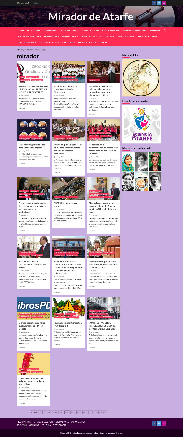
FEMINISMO (155, 30)
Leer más (22, 108)
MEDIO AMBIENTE (25, 194)
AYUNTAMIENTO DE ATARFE (56, 30)
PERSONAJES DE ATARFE (135, 30)
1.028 (79, 412)
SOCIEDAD (22, 425)
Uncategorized (94, 80)
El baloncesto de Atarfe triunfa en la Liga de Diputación (65, 89)
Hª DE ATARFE (33, 30)
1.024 (55, 412)
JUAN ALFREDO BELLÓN (27, 252)
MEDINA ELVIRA (51, 36)
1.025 (61, 412)
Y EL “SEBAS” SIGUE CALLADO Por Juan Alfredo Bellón (32, 264)
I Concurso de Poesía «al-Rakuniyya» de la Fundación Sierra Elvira (32, 381)
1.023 (49, 412)
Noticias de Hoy (24, 80)
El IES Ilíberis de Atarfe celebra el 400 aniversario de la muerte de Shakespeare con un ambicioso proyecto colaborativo (68, 267)
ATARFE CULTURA (125, 36)
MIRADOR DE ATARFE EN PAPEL (92, 42)
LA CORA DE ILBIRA (111, 30)
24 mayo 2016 (25, 95)
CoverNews (104, 433)
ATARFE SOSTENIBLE (147, 36)
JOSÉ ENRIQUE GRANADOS (99, 314)
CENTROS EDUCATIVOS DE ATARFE (97, 36)
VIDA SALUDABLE (73, 316)
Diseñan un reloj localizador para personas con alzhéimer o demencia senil (103, 264)
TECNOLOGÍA (59, 425)
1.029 (85, 412)
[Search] (164, 30)
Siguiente (103, 412)
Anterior (34, 412)
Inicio (36, 3)
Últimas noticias (37, 80)
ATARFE (20, 30)
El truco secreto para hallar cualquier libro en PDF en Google (32, 326)
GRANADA (34, 425)
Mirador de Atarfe (90, 16)
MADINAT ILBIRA (70, 36)
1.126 (95, 412)
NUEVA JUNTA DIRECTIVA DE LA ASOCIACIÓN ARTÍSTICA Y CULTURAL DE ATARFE (33, 89)
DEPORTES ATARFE (50, 42)
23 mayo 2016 (60, 157)
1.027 (73, 412)
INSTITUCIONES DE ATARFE (86, 30)
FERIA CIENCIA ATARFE (27, 42)
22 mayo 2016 (25, 270)
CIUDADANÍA (68, 42)
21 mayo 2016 (95, 332)
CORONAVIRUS (78, 422)
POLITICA (46, 425)
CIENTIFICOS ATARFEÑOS (29, 36)
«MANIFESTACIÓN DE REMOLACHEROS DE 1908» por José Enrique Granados (102, 326)
